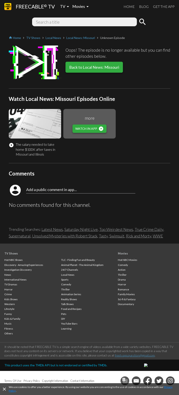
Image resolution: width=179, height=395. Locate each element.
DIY (63, 318)
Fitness (8, 328)
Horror (8, 289)
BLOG (144, 6)
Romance (123, 289)
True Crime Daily (149, 229)
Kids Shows (11, 299)
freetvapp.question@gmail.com (135, 355)
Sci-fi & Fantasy (127, 299)
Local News (67, 274)
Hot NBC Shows (13, 260)
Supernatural (20, 235)
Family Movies (126, 294)
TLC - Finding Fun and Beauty (78, 260)
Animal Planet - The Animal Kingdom (82, 265)
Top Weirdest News (116, 229)
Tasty (103, 235)
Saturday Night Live (81, 229)
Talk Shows (67, 304)
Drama (122, 279)
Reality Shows (69, 299)
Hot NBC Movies (127, 260)
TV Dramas (10, 284)
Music (8, 323)
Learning (66, 328)
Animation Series (71, 294)
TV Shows (11, 253)
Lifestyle (9, 309)
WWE (158, 235)
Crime (8, 294)
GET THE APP (164, 6)
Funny (8, 314)
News (7, 274)
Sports (65, 279)
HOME (129, 6)
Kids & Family (12, 318)
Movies (123, 253)
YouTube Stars (69, 323)
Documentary (126, 304)
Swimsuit (116, 235)
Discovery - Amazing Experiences (23, 265)
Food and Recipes (71, 309)
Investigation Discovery (18, 269)
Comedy (66, 284)
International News (15, 279)
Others (8, 333)
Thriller (65, 289)
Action (122, 269)
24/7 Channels (69, 269)
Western (9, 304)
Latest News (52, 229)
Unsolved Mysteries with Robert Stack (64, 235)
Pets (63, 314)
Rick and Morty (138, 235)
